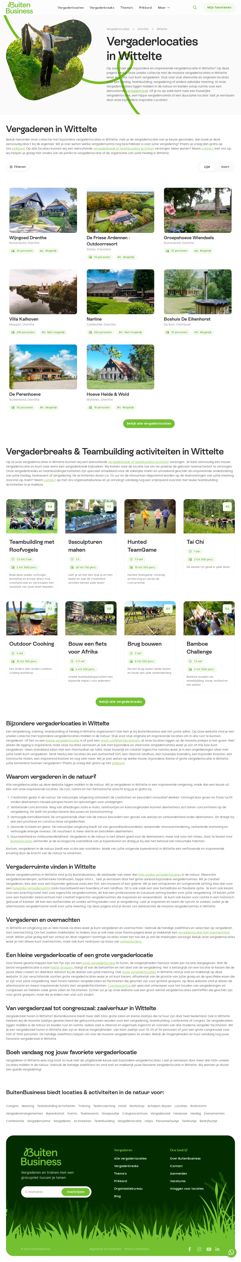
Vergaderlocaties (71, 7)
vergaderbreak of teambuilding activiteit (123, 148)
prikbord (18, 148)
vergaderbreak (137, 91)
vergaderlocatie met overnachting (204, 932)
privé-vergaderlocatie (98, 963)
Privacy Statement (137, 1249)
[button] (164, 7)
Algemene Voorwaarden (106, 1249)
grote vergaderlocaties (139, 972)
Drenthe (143, 29)
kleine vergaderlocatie (62, 740)
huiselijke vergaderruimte (31, 888)
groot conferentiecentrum (120, 740)
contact (207, 148)
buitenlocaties (21, 841)
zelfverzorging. (131, 941)
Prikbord (145, 7)
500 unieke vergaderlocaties (159, 874)
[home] (19, 8)
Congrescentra (119, 985)
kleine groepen (61, 967)
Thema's (126, 7)
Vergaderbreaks (102, 7)
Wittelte (162, 29)
